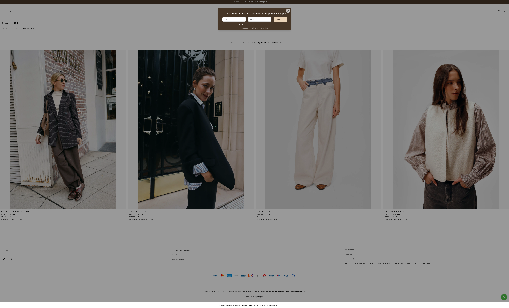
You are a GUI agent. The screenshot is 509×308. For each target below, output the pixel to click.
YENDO (280, 19)
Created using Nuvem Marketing (254, 28)
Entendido (285, 305)
